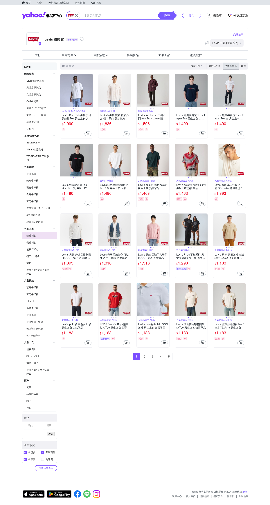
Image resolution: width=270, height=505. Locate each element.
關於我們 (190, 496)
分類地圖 (243, 496)
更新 (245, 491)
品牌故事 (238, 34)
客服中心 (177, 496)
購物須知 (204, 496)
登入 (191, 15)
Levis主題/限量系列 (225, 43)
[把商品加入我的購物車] (87, 133)
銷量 (243, 66)
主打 (38, 55)
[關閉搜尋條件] (76, 15)
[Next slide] (90, 90)
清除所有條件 (46, 468)
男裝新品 (133, 55)
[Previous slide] (62, 90)
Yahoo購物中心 (42, 15)
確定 (50, 434)
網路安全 (218, 496)
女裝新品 (164, 55)
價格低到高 (214, 66)
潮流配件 (196, 55)
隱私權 (230, 496)
